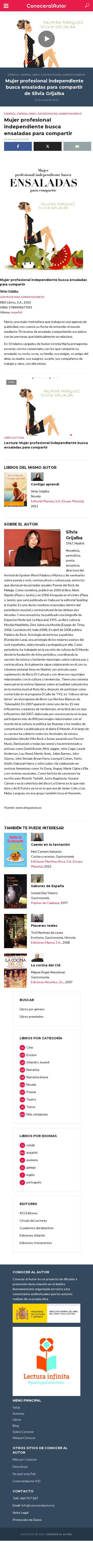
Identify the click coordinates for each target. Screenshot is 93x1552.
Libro (36, 74)
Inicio (16, 1407)
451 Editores (29, 1213)
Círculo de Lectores (33, 1220)
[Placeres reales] (15, 931)
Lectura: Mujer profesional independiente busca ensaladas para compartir (46, 445)
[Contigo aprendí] (15, 489)
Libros (17, 1419)
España (26, 74)
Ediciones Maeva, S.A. (46, 942)
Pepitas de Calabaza (45, 903)
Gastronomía (51, 74)
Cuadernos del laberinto (36, 1228)
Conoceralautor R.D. (27, 1481)
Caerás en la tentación (50, 845)
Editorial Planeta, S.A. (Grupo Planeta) (57, 501)
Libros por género (32, 1009)
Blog (16, 1425)
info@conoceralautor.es (38, 1505)
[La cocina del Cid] (15, 971)
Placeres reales (44, 926)
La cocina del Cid (45, 965)
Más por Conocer (25, 1459)
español (13, 74)
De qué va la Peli (24, 1474)
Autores (18, 1413)
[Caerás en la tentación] (15, 850)
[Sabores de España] (15, 891)
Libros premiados (32, 1016)
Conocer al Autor (59, 1534)
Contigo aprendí (45, 484)
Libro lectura (14, 437)
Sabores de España (47, 886)
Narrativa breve (73, 74)
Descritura (20, 1466)
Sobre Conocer (23, 1432)
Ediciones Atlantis (32, 1235)
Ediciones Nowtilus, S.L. (47, 982)
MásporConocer (24, 1438)
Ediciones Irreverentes (36, 1243)
